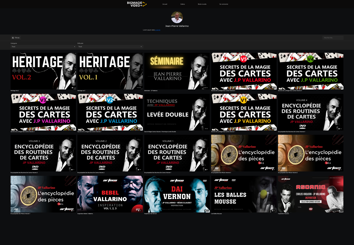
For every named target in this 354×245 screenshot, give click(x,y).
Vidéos (182, 4)
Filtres (17, 38)
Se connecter (223, 4)
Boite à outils (202, 4)
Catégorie (14, 43)
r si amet (157, 30)
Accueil (165, 4)
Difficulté (80, 43)
